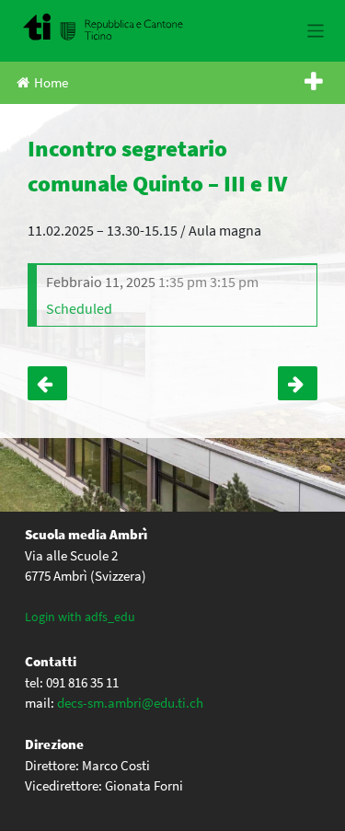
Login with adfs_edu (80, 616)
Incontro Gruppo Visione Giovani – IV (47, 383)
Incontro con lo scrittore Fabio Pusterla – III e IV (297, 383)
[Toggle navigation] (316, 30)
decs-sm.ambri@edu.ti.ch (130, 702)
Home (51, 82)
